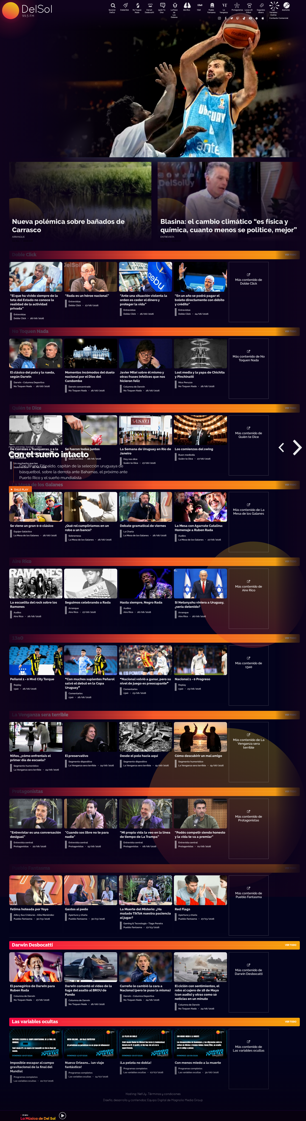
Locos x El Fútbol (248, 11)
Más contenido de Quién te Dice (248, 435)
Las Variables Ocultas (273, 11)
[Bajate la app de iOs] (262, 18)
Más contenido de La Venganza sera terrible (248, 743)
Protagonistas (236, 10)
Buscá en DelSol (112, 11)
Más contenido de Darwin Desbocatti (249, 972)
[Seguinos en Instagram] (219, 18)
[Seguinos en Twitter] (231, 18)
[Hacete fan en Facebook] (225, 18)
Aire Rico (186, 10)
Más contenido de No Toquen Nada (249, 358)
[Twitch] (237, 18)
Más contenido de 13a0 (248, 665)
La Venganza (224, 11)
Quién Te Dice (161, 11)
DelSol (36, 9)
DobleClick (124, 10)
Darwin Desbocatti (149, 11)
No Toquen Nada (137, 11)
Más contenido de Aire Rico (248, 588)
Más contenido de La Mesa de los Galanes (248, 512)
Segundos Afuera (261, 11)
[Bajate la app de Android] (256, 18)
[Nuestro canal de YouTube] (250, 18)
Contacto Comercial (278, 18)
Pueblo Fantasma (211, 11)
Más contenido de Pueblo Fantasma (248, 895)
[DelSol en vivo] (153, 1115)
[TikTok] (244, 18)
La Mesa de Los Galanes (174, 11)
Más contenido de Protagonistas (248, 818)
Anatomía (286, 10)
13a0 (199, 10)
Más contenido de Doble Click (248, 281)
